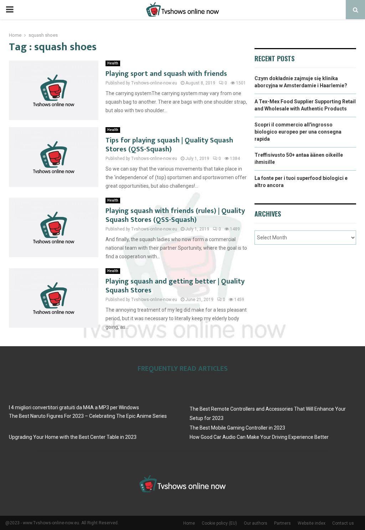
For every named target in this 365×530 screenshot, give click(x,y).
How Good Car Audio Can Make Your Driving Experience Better (259, 437)
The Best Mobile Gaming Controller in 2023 (237, 428)
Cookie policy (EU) (219, 523)
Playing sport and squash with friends (166, 74)
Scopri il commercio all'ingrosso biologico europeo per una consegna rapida (298, 131)
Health (112, 63)
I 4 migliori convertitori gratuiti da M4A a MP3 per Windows (74, 407)
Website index (311, 523)
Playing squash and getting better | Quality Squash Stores (175, 285)
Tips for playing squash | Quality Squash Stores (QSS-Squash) (169, 144)
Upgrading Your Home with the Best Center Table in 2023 (73, 437)
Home (189, 523)
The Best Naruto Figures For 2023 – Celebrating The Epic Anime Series (88, 416)
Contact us (343, 523)
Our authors (255, 523)
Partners (282, 523)
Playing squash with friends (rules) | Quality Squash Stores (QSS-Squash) (175, 215)
